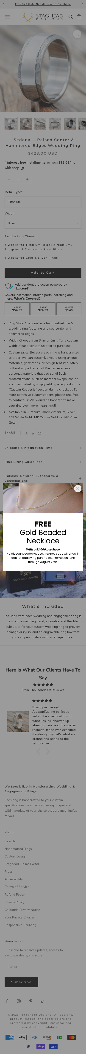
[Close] (77, 488)
